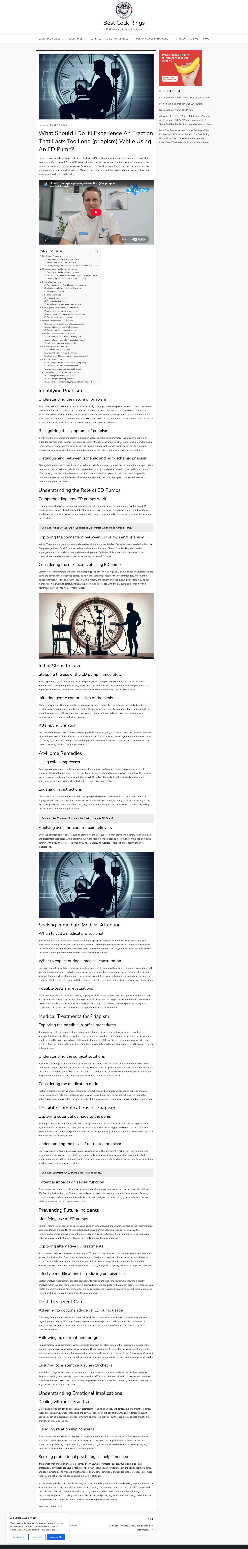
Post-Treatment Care (52, 359)
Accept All (56, 1537)
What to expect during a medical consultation (66, 314)
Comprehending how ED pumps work (63, 272)
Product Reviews (187, 38)
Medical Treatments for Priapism (57, 320)
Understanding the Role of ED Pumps (59, 268)
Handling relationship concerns (61, 378)
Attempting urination (55, 291)
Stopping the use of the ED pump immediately (66, 285)
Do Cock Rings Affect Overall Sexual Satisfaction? (185, 97)
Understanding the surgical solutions (62, 327)
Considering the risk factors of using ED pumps (67, 278)
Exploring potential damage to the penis (64, 337)
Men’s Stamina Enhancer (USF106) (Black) (181, 103)
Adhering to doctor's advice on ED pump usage (67, 362)
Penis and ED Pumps (50, 1506)
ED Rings (96, 38)
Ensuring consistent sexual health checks (64, 369)
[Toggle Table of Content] (95, 251)
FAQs (206, 38)
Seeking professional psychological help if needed (70, 382)
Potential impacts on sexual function (62, 343)
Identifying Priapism (51, 256)
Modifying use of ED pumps (58, 349)
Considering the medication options (62, 330)
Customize (18, 1537)
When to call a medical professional (62, 311)
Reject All (37, 1537)
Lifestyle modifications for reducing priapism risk (67, 356)
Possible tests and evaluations (60, 317)
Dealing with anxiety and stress (61, 375)
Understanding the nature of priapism (63, 259)
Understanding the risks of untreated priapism (66, 340)
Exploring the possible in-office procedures (65, 324)
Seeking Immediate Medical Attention (60, 307)
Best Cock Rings (124, 23)
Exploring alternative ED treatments (62, 353)
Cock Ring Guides (50, 38)
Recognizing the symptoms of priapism (63, 262)
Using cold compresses (57, 298)
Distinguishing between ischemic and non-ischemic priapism (72, 265)
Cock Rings (76, 38)
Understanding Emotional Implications (61, 372)
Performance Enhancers (152, 38)
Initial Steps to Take (51, 281)
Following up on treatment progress (62, 366)
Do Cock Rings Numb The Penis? (176, 110)
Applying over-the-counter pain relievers (65, 304)
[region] (37, 1528)
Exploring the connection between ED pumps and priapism (72, 275)
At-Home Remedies (51, 294)
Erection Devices (117, 38)
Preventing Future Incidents (55, 346)
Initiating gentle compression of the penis (64, 288)
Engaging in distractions (57, 301)
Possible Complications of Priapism (58, 333)
